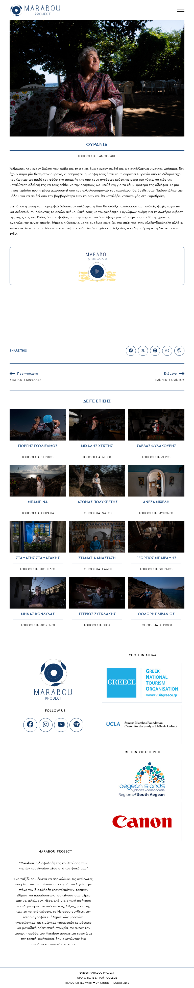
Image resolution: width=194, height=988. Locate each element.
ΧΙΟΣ (106, 625)
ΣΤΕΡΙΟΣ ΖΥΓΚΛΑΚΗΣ (97, 614)
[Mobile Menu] (180, 10)
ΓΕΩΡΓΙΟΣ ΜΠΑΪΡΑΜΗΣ (156, 558)
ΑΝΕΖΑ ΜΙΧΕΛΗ (156, 502)
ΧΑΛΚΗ (107, 569)
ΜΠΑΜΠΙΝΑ (38, 502)
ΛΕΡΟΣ (107, 457)
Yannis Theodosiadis (114, 982)
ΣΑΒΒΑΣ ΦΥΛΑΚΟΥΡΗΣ (156, 446)
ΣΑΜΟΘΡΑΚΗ (106, 156)
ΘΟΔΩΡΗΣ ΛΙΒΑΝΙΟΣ (156, 614)
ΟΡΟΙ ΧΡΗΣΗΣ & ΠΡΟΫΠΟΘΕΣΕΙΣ (97, 977)
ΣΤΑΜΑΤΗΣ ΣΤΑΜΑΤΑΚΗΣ (38, 558)
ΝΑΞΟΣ (107, 513)
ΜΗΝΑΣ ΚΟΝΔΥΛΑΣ (38, 614)
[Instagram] (46, 725)
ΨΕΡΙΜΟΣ (166, 569)
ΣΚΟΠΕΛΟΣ (47, 569)
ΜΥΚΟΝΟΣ (166, 513)
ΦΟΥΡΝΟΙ (47, 625)
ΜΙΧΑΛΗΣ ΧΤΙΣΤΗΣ (97, 446)
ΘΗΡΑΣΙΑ (47, 513)
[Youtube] (61, 725)
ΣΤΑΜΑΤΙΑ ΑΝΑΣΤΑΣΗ (97, 558)
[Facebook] (30, 725)
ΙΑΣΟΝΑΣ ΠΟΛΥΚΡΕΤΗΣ (97, 502)
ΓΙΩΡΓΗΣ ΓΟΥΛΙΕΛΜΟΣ (37, 446)
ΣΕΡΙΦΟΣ (47, 457)
